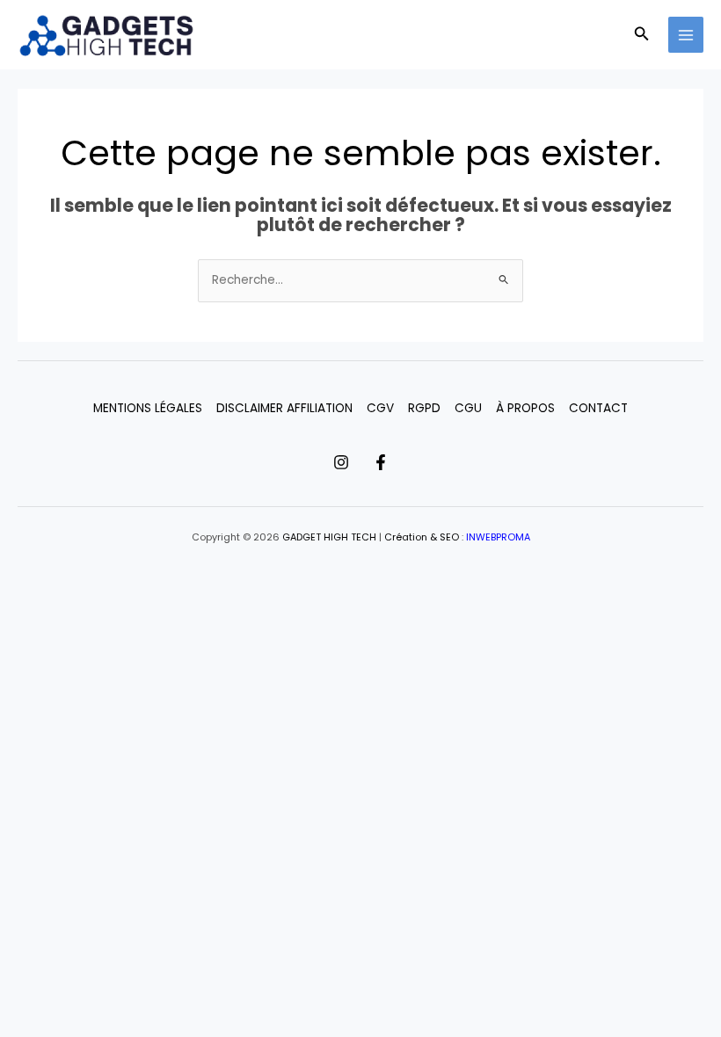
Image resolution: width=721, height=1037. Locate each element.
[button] (642, 35)
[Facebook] (381, 462)
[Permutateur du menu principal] (686, 35)
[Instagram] (341, 462)
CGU (468, 408)
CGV (380, 408)
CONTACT (598, 408)
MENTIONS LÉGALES (147, 408)
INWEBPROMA (498, 537)
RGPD (424, 408)
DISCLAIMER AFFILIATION (284, 408)
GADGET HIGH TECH (329, 537)
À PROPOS (525, 408)
